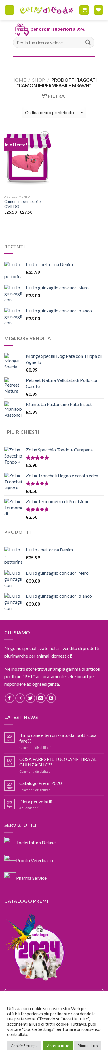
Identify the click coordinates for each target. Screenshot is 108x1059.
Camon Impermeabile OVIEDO (22, 204)
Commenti (29, 808)
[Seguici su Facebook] (9, 698)
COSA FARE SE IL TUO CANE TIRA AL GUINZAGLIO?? (57, 761)
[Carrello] (84, 10)
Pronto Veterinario (34, 860)
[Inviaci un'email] (41, 698)
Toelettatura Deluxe (36, 842)
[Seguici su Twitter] (30, 698)
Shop (38, 79)
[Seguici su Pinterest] (51, 698)
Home (18, 79)
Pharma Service (31, 878)
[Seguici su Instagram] (20, 698)
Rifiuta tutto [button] (88, 1045)
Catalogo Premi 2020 (40, 783)
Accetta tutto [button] (58, 1045)
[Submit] (88, 42)
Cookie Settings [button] (24, 1045)
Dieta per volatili (35, 801)
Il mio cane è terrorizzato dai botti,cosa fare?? (57, 737)
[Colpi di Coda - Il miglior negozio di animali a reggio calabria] (47, 10)
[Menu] (9, 10)
